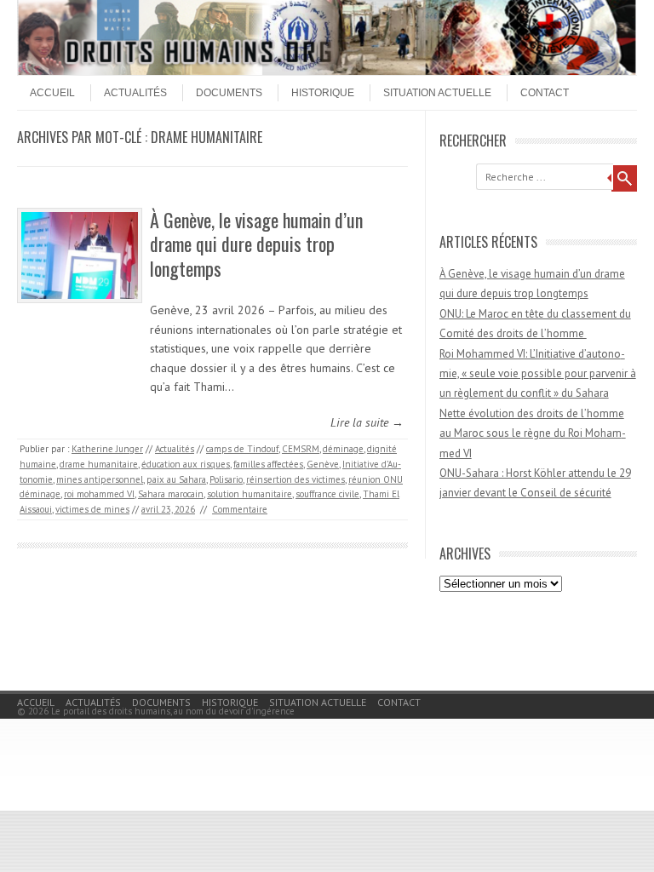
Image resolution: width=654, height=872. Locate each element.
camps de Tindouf (242, 449)
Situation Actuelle (437, 93)
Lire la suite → (367, 422)
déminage (343, 449)
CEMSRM (300, 449)
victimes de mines (92, 509)
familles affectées (268, 464)
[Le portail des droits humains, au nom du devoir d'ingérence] (327, 70)
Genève (323, 464)
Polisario (226, 479)
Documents (229, 93)
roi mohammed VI (99, 494)
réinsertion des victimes (295, 479)
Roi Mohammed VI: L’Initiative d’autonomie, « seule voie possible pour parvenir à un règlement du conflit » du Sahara (537, 374)
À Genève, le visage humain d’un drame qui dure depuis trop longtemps (256, 244)
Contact (544, 93)
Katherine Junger (107, 449)
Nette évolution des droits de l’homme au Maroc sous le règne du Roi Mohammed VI (532, 433)
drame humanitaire (99, 464)
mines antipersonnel (99, 479)
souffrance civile (327, 494)
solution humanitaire (249, 494)
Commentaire (239, 509)
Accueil (52, 93)
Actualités (135, 93)
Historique (322, 93)
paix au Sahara (176, 479)
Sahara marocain (171, 494)
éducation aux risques (185, 464)
